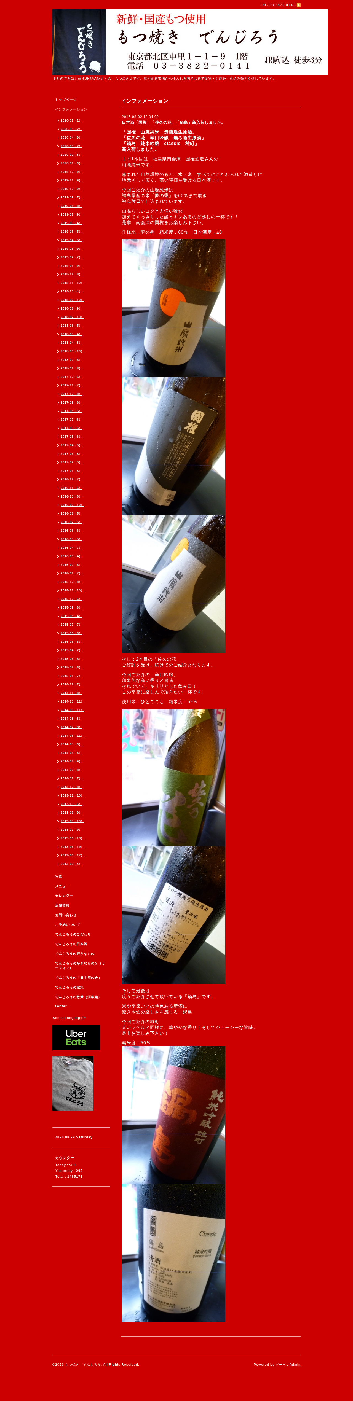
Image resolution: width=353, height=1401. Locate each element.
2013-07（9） (71, 829)
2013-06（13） (72, 838)
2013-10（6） (71, 804)
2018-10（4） (71, 291)
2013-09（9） (71, 812)
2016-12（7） (71, 479)
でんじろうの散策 (69, 987)
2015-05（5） (71, 641)
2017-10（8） (71, 394)
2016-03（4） (71, 556)
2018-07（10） (72, 317)
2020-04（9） (71, 137)
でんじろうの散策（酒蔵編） (78, 997)
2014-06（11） (72, 735)
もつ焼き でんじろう (83, 1365)
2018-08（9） (71, 308)
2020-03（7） (71, 146)
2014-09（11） (72, 710)
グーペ (281, 1365)
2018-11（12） (72, 282)
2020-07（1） (71, 120)
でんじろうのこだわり (73, 934)
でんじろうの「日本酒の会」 (78, 978)
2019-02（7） (71, 257)
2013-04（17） (72, 855)
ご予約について (67, 925)
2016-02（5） (71, 564)
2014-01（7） (71, 778)
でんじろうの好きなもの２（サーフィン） (80, 965)
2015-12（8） (71, 581)
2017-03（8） (71, 453)
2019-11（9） (71, 180)
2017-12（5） (71, 376)
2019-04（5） (71, 240)
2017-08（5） (71, 411)
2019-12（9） (71, 171)
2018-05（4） (71, 334)
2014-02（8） (71, 769)
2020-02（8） (71, 154)
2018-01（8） (71, 368)
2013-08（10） (72, 821)
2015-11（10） (72, 590)
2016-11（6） (71, 488)
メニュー (62, 886)
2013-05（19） (72, 846)
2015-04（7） (71, 650)
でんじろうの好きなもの (75, 954)
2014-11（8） (71, 693)
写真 (58, 876)
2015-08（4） (71, 616)
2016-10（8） (71, 496)
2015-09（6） (71, 607)
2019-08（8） (71, 206)
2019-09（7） (71, 197)
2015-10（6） (71, 599)
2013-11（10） (72, 795)
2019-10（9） (71, 188)
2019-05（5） (71, 231)
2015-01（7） (71, 675)
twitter (61, 1006)
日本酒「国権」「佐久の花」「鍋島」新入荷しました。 (173, 122)
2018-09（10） (72, 300)
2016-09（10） (72, 505)
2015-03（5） (71, 658)
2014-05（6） (71, 744)
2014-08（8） (71, 718)
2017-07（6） (71, 419)
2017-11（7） (71, 385)
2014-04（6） (71, 752)
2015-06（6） (71, 633)
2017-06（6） (71, 428)
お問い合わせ (66, 915)
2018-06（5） (71, 325)
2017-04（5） (71, 445)
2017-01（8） (71, 470)
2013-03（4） (71, 863)
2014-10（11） (72, 701)
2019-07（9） (71, 214)
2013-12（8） (71, 787)
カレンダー (64, 896)
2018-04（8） (71, 342)
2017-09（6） (71, 402)
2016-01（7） (71, 573)
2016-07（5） (71, 522)
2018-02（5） (71, 359)
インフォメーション (71, 109)
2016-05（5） (71, 539)
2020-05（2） (71, 129)
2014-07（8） (71, 727)
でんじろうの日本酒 (71, 944)
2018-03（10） (72, 351)
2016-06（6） (71, 530)
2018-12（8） (71, 274)
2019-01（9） (71, 265)
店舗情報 (62, 905)
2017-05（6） (71, 436)
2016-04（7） (71, 547)
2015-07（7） (71, 624)
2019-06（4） (71, 223)
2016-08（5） (71, 513)
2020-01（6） (71, 163)
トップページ (66, 100)
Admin (295, 1365)
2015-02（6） (71, 667)
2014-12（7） (71, 684)
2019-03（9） (71, 248)
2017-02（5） (71, 462)
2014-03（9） (71, 761)
